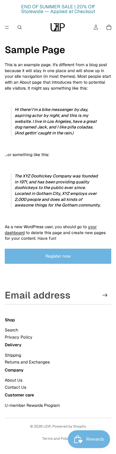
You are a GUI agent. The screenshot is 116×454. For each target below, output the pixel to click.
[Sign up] (105, 295)
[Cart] (108, 27)
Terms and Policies (58, 438)
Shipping (13, 355)
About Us (13, 380)
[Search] (19, 27)
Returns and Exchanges (27, 362)
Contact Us (15, 387)
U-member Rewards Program (32, 405)
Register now (58, 256)
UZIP (47, 426)
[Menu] (7, 27)
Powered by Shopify (69, 426)
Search (11, 330)
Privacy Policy (18, 337)
